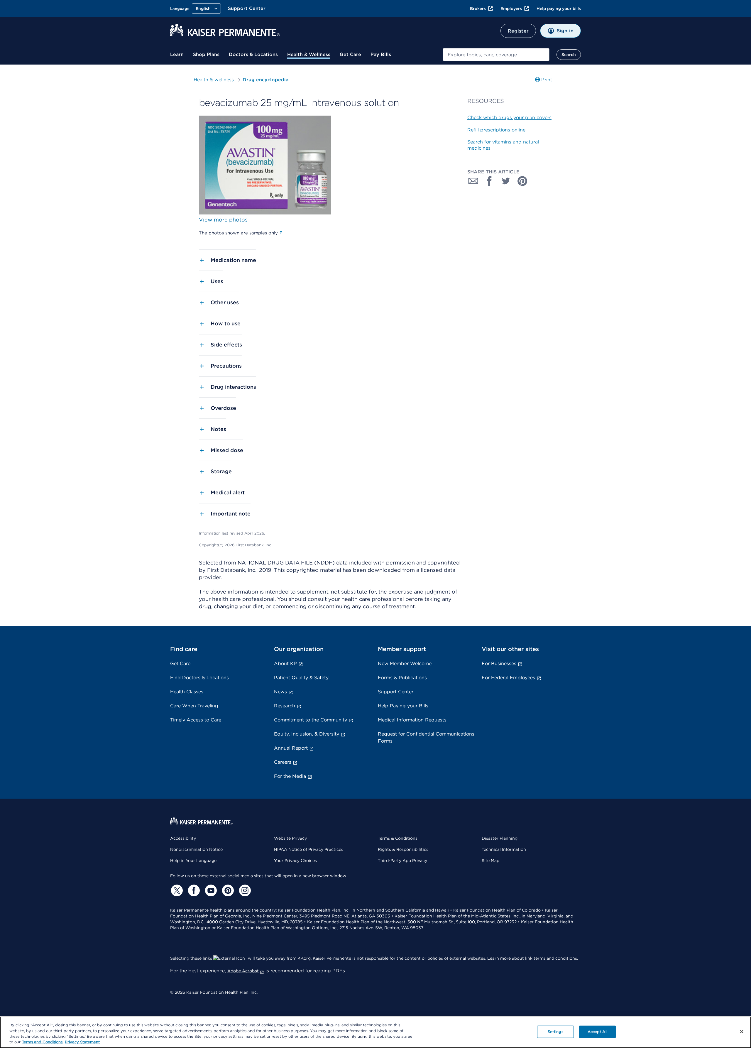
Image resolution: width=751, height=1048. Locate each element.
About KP (285, 663)
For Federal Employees (508, 677)
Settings (555, 1032)
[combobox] (496, 54)
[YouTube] (210, 890)
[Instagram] (244, 890)
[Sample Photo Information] (281, 232)
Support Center (246, 8)
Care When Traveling (194, 706)
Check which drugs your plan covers (509, 117)
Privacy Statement (82, 1042)
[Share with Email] (473, 181)
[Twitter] (176, 890)
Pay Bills (381, 54)
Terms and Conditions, (42, 1042)
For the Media (290, 776)
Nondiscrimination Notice (196, 849)
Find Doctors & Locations (199, 677)
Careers (282, 762)
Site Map (490, 860)
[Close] (741, 1031)
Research (284, 706)
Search (568, 54)
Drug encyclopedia (265, 79)
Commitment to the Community (310, 720)
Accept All (597, 1032)
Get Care (350, 54)
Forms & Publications (402, 677)
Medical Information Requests (412, 720)
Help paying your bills (559, 8)
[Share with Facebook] (489, 181)
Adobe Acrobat (243, 970)
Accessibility (183, 838)
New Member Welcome (405, 663)
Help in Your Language (193, 860)
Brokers (478, 8)
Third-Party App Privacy (402, 860)
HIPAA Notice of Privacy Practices (308, 849)
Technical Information (504, 849)
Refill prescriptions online (496, 130)
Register (518, 31)
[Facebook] (193, 890)
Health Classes (186, 691)
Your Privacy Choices (295, 860)
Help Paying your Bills (403, 706)
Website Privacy (290, 838)
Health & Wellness (308, 54)
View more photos (223, 220)
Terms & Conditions (397, 838)
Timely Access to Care (195, 720)
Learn (177, 54)
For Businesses (499, 663)
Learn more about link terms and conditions (532, 958)
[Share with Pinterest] (522, 181)
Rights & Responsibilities (403, 849)
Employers (511, 8)
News (280, 691)
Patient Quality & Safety (301, 677)
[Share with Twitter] (506, 181)
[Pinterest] (227, 890)
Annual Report (291, 748)
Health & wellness (214, 79)
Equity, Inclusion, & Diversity (306, 734)
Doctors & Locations (253, 54)
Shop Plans (206, 54)
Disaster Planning (499, 838)
